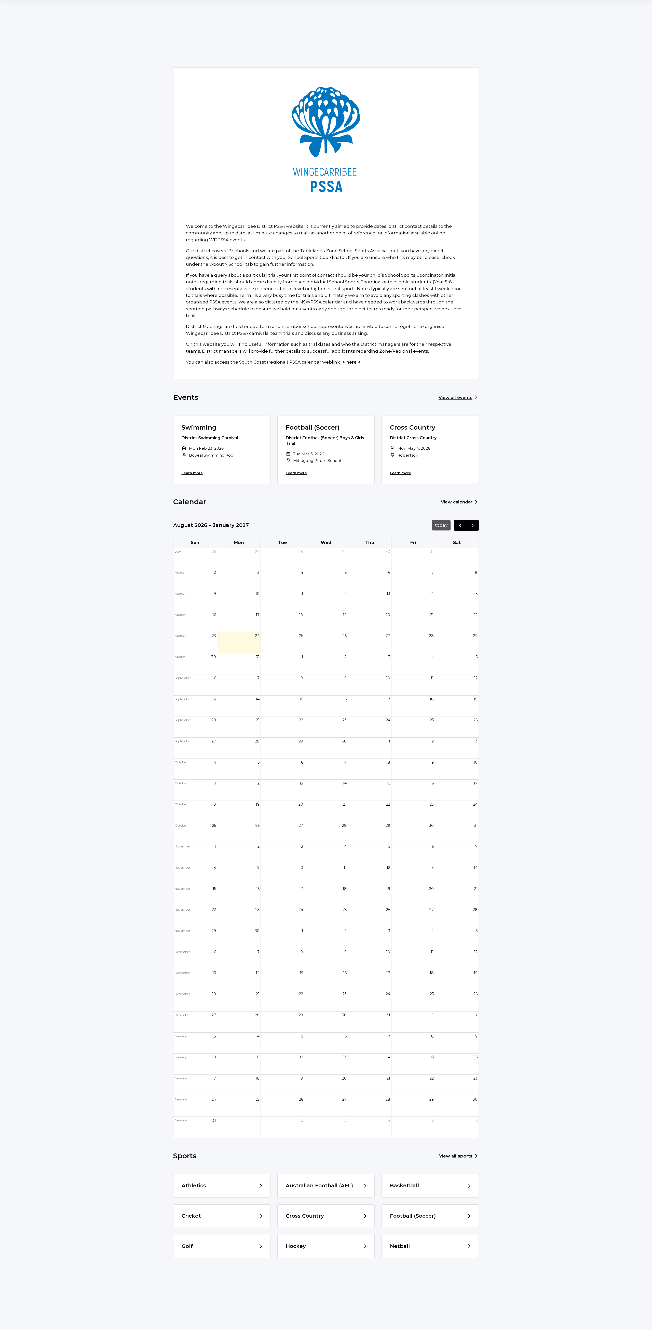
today (441, 525)
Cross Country (412, 427)
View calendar (456, 501)
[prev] (460, 525)
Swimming (199, 427)
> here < (352, 362)
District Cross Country (413, 437)
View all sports (455, 1156)
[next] (472, 525)
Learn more (192, 473)
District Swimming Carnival (210, 437)
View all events (455, 397)
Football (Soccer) (312, 427)
